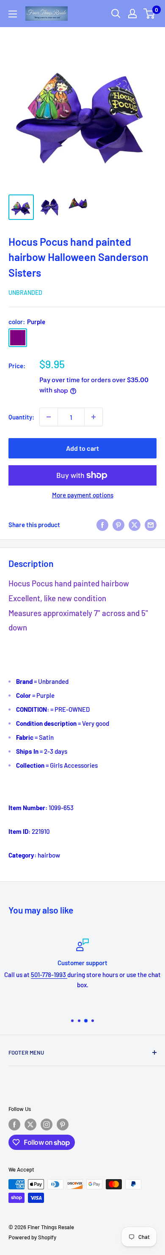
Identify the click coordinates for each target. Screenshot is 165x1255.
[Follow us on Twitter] (30, 1124)
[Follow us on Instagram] (46, 1124)
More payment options (82, 495)
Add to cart (82, 448)
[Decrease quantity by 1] (49, 417)
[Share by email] (151, 524)
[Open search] (116, 13)
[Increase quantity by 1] (93, 417)
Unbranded (25, 292)
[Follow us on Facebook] (14, 1124)
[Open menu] (12, 14)
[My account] (132, 13)
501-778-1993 (49, 974)
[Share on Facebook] (102, 524)
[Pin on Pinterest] (118, 524)
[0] (149, 13)
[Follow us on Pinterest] (63, 1124)
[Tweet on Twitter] (134, 524)
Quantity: (21, 417)
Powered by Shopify (32, 1237)
